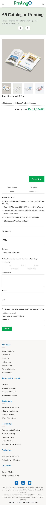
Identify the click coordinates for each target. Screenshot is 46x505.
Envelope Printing (8, 414)
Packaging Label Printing (11, 460)
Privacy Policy (7, 365)
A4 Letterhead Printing (10, 411)
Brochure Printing (8, 434)
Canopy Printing (7, 472)
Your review (6, 273)
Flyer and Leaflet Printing (11, 430)
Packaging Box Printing (10, 456)
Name (4, 291)
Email (4, 300)
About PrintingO (8, 351)
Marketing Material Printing (21, 21)
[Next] (41, 60)
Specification (12, 187)
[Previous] (5, 60)
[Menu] (3, 3)
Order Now (37, 179)
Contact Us (6, 355)
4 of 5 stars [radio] (6, 269)
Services (5, 384)
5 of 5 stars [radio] (23, 269)
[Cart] (43, 3)
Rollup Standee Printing (10, 475)
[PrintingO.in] (23, 4)
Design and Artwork (9, 392)
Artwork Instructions (9, 395)
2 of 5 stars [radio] (16, 265)
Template (33, 187)
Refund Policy (7, 372)
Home (4, 21)
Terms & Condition (8, 369)
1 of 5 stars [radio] (5, 265)
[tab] (12, 187)
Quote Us (5, 358)
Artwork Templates (9, 388)
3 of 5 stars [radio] (29, 265)
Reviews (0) (33, 191)
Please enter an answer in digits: (13, 316)
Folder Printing (7, 441)
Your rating (6, 262)
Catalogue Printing (8, 437)
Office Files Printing (9, 418)
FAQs (12, 191)
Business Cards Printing (10, 407)
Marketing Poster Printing (11, 444)
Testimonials (6, 362)
